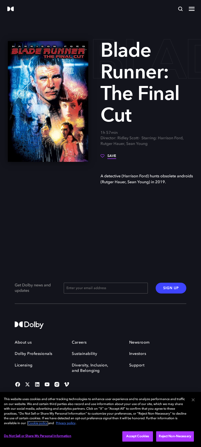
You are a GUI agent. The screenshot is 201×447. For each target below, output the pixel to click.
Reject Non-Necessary (175, 436)
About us (23, 343)
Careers (79, 343)
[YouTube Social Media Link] (47, 384)
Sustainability (84, 354)
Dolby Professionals (33, 354)
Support (137, 365)
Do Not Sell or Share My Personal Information (37, 436)
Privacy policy (65, 423)
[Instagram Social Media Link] (57, 384)
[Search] (180, 9)
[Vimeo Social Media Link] (67, 384)
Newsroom (139, 343)
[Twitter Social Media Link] (27, 384)
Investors (137, 354)
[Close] (193, 399)
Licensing (24, 365)
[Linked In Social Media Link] (37, 384)
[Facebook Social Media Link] (18, 384)
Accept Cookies (137, 436)
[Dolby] (10, 9)
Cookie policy (38, 423)
